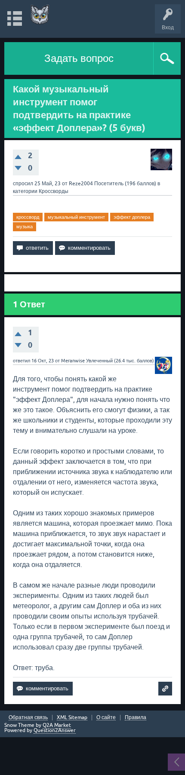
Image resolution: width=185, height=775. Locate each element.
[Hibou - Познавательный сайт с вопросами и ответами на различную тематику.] (39, 14)
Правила (135, 717)
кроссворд (27, 217)
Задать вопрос (79, 58)
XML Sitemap (72, 717)
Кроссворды (53, 191)
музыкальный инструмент (76, 217)
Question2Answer (55, 730)
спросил (23, 184)
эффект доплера (132, 217)
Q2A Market (57, 725)
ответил (21, 360)
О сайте (106, 717)
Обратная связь (28, 717)
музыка (24, 226)
